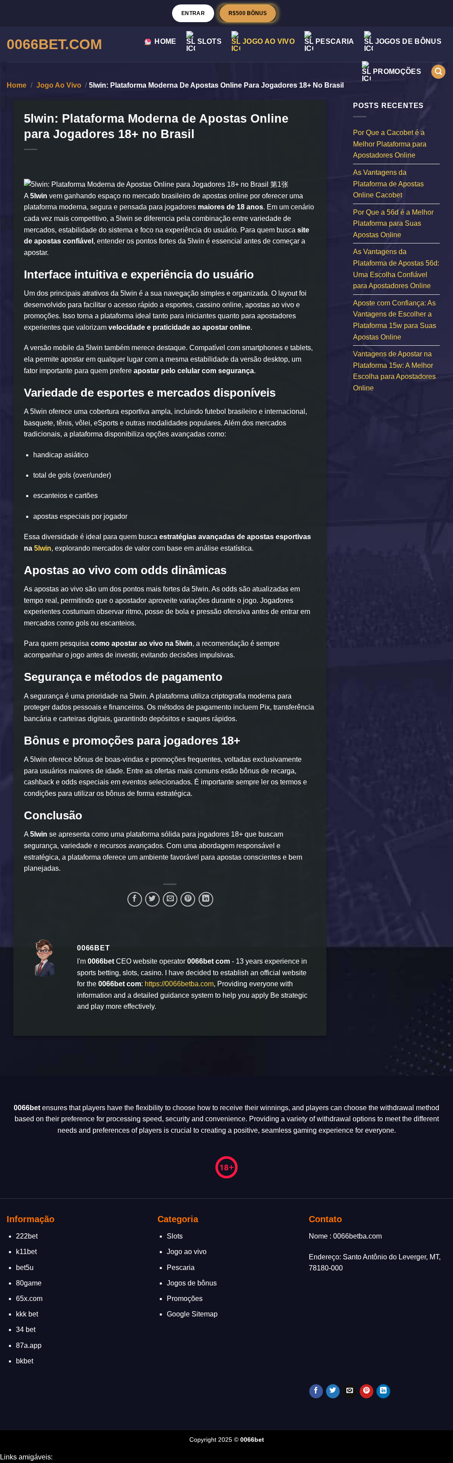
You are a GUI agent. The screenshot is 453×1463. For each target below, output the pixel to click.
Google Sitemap (192, 1314)
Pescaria (334, 41)
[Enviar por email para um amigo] (170, 899)
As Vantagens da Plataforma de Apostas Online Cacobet (388, 184)
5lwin (42, 548)
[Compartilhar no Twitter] (152, 899)
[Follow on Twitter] (333, 1391)
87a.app (29, 1345)
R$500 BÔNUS (247, 13)
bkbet (24, 1361)
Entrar (193, 13)
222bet (27, 1236)
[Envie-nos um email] (350, 1391)
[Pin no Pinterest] (187, 899)
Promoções (397, 71)
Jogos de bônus (408, 41)
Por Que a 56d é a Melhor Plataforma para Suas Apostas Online (393, 223)
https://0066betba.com (179, 984)
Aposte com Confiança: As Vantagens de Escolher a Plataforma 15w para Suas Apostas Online (394, 319)
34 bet (25, 1329)
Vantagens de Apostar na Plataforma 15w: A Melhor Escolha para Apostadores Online (394, 371)
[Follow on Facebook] (316, 1391)
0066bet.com (54, 44)
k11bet (26, 1251)
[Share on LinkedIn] (206, 899)
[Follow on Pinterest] (366, 1391)
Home (165, 41)
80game (29, 1283)
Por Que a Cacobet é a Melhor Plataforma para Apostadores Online (389, 144)
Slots (209, 41)
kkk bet (27, 1314)
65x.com (29, 1298)
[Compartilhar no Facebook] (134, 899)
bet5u (25, 1267)
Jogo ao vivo (268, 41)
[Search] (438, 72)
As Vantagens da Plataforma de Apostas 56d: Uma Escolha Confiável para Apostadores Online (396, 269)
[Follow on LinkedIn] (383, 1391)
